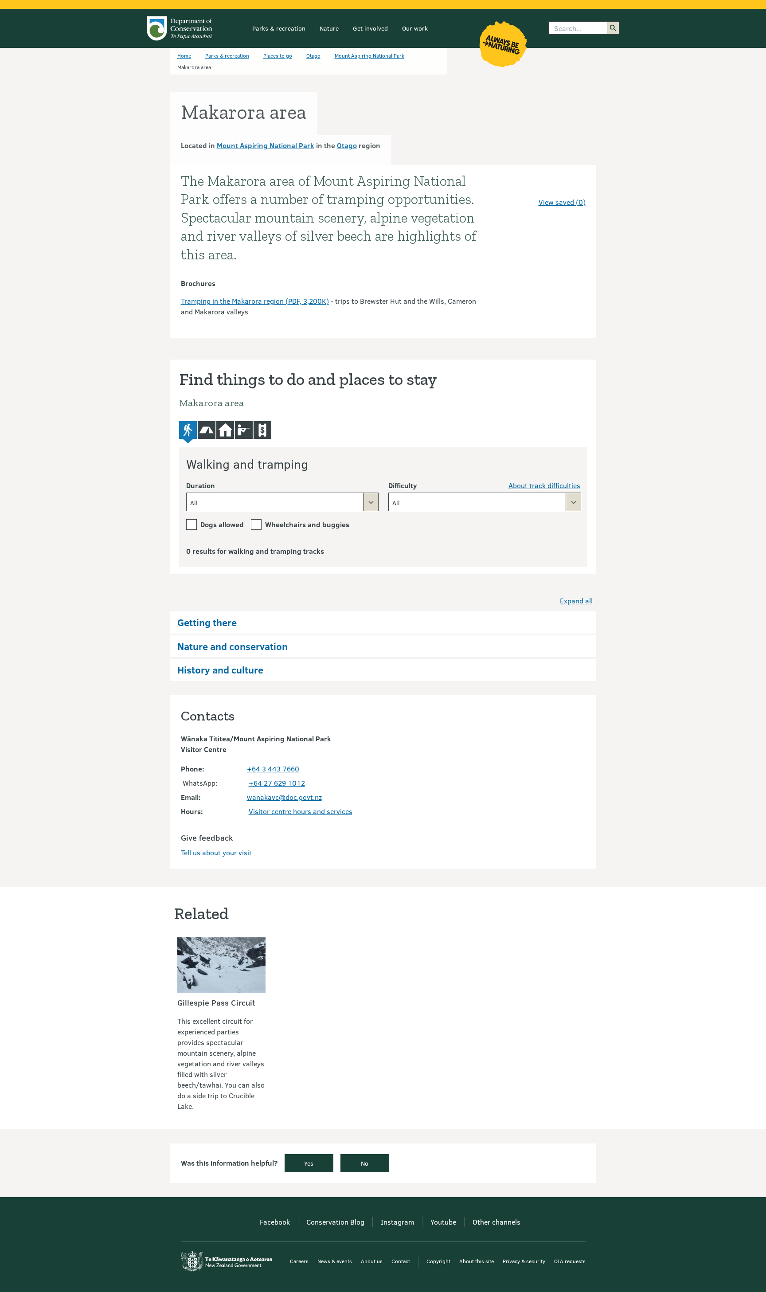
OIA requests (570, 1261)
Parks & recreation (278, 28)
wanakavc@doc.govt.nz (284, 797)
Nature (329, 28)
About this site (476, 1261)
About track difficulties (544, 485)
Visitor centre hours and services (300, 811)
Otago (313, 55)
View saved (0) (562, 202)
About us (372, 1261)
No (364, 1163)
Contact (400, 1261)
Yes (308, 1163)
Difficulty (402, 485)
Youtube (443, 1221)
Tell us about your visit (216, 852)
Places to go (277, 55)
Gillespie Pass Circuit (216, 1002)
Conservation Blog (335, 1221)
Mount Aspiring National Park (369, 55)
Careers (299, 1261)
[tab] (188, 432)
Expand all (576, 600)
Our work (415, 28)
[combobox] (282, 502)
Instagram (397, 1221)
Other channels (496, 1221)
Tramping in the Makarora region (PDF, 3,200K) (255, 300)
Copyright (438, 1261)
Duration (200, 485)
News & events (334, 1261)
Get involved (370, 28)
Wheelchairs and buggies (307, 524)
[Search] (613, 28)
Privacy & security (524, 1261)
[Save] (575, 186)
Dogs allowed (222, 524)
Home (184, 55)
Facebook (275, 1221)
